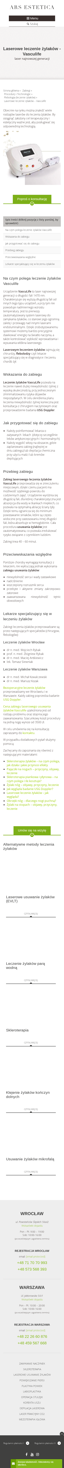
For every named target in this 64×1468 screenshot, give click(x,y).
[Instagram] (37, 1454)
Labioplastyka (32, 1391)
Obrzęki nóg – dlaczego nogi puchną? (31, 801)
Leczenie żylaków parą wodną (25, 965)
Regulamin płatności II (44, 1443)
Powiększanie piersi (32, 1380)
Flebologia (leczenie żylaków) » (20, 97)
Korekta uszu (32, 1402)
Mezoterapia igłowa (32, 1419)
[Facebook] (26, 1454)
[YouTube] (32, 1454)
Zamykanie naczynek (32, 1363)
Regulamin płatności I (13, 1443)
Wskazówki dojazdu (32, 1225)
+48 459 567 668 (32, 1343)
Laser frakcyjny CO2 (32, 1414)
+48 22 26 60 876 (32, 1337)
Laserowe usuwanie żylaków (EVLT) (30, 899)
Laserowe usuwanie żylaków (32, 1374)
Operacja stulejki (32, 1397)
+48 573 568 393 (32, 1269)
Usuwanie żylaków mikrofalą (30, 1159)
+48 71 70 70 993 (32, 1263)
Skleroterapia (17, 1030)
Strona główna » (12, 90)
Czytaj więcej (31, 913)
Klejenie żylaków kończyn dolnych (28, 1094)
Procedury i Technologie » (18, 94)
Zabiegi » (27, 90)
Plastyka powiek (32, 1386)
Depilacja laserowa (32, 1408)
